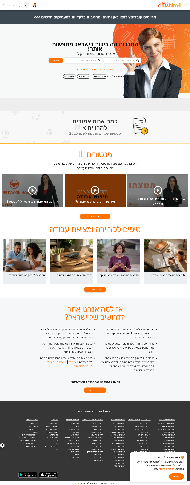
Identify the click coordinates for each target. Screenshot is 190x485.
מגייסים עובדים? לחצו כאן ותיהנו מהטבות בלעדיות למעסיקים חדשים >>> (95, 17)
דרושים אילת (98, 429)
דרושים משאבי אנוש (143, 426)
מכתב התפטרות (32, 446)
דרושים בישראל (119, 424)
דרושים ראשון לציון (117, 432)
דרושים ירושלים (97, 432)
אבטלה (35, 432)
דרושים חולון (120, 429)
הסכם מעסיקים (52, 429)
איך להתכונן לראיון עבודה (28, 438)
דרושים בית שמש (97, 435)
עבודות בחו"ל (98, 460)
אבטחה (76, 432)
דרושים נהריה (119, 460)
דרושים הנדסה (169, 449)
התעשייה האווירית (72, 438)
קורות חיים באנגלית (30, 443)
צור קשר (55, 441)
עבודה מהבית (83, 76)
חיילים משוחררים (99, 76)
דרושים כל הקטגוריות (166, 424)
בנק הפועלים (74, 429)
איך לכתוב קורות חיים (30, 435)
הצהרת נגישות (52, 432)
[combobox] (122, 60)
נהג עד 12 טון (74, 441)
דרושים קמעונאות (144, 441)
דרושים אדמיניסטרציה (166, 429)
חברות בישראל (52, 438)
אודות (56, 449)
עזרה (56, 443)
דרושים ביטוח (170, 438)
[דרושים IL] (170, 5)
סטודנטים (75, 446)
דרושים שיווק (146, 449)
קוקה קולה (75, 435)
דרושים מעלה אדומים (95, 438)
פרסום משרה (11, 5)
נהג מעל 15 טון (73, 443)
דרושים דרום (98, 457)
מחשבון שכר (74, 457)
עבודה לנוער (33, 426)
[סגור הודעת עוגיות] (133, 456)
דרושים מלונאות (144, 424)
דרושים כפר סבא (118, 443)
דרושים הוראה (169, 446)
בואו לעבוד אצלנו (51, 446)
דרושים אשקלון (97, 426)
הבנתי (176, 476)
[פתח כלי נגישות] (2, 445)
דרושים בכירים (169, 441)
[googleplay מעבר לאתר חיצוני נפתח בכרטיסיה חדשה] (28, 475)
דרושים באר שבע (97, 424)
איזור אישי (61, 362)
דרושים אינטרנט (168, 435)
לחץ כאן (76, 483)
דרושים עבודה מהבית (143, 429)
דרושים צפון (98, 455)
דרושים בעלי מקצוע (167, 443)
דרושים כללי (170, 452)
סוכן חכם (73, 362)
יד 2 (77, 426)
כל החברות (54, 435)
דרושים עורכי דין (144, 435)
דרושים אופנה (169, 432)
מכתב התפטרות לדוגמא (29, 441)
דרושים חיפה (120, 455)
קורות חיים (75, 452)
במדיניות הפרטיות (167, 468)
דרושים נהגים (73, 449)
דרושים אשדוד (97, 441)
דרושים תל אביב (119, 426)
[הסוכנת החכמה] (35, 5)
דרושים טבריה (119, 463)
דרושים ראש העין (118, 438)
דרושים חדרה (119, 452)
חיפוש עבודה (33, 429)
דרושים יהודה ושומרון (95, 452)
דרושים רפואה (145, 446)
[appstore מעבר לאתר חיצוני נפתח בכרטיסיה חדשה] (48, 475)
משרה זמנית (69, 76)
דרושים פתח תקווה (117, 435)
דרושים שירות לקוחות (142, 452)
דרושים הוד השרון (118, 449)
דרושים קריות (119, 457)
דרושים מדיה (146, 438)
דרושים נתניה (119, 441)
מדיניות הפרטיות (52, 426)
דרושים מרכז (98, 446)
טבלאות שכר (74, 455)
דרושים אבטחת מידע (167, 426)
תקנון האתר (53, 424)
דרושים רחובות (97, 443)
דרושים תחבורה (145, 443)
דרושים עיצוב (146, 432)
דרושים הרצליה (119, 446)
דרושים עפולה (119, 466)
